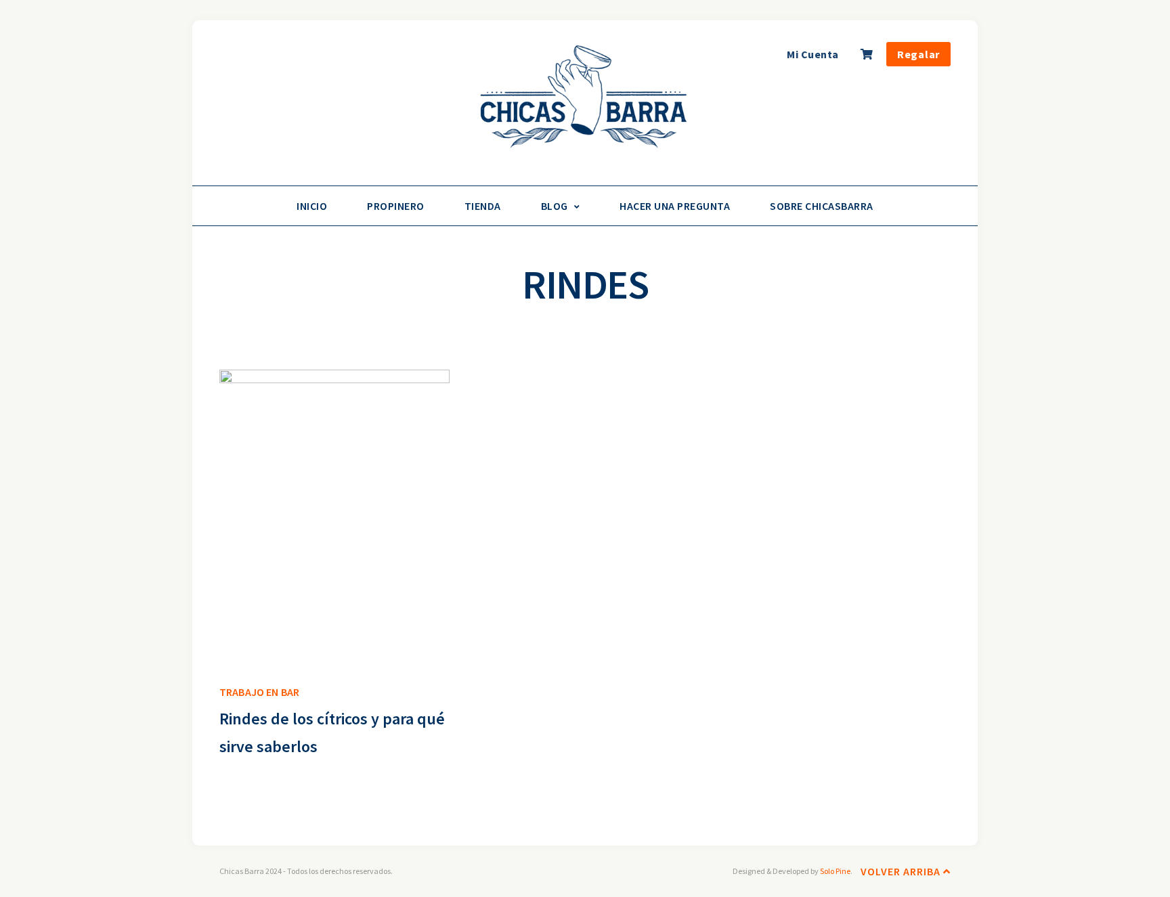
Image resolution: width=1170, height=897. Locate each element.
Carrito (868, 58)
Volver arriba (902, 871)
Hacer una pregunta (675, 206)
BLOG (554, 206)
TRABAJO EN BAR (259, 692)
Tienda (482, 206)
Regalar (918, 54)
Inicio (312, 206)
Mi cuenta (813, 54)
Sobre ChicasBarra (821, 206)
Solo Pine (835, 871)
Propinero (396, 206)
